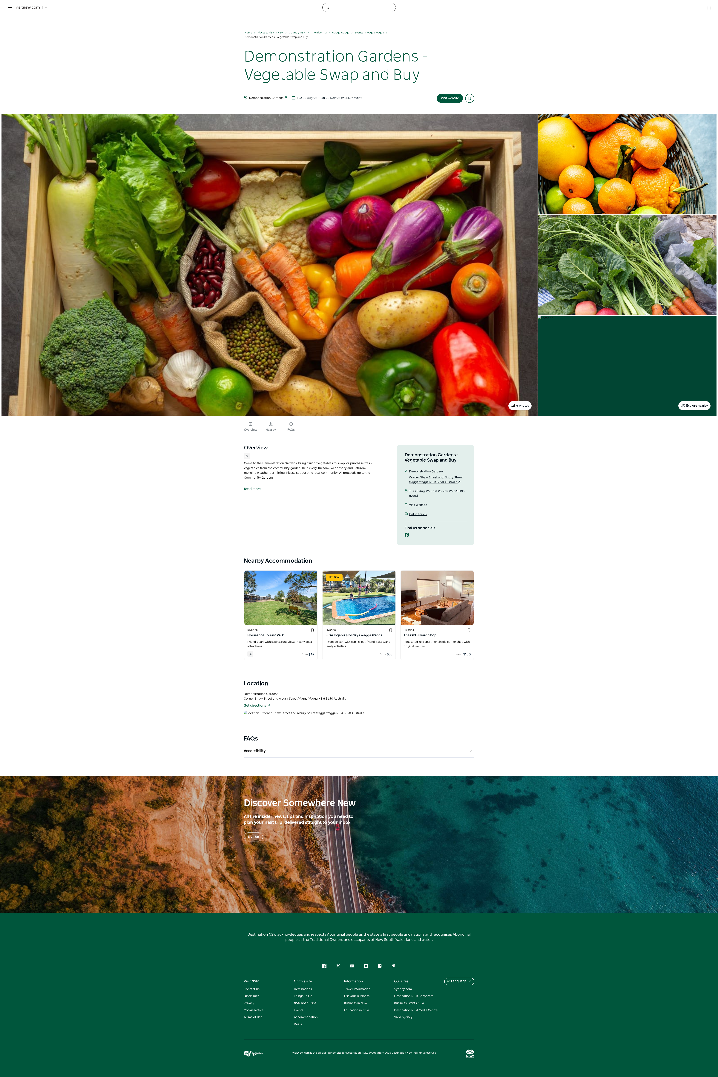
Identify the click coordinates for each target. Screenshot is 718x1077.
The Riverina (319, 32)
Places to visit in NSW (270, 32)
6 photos (522, 405)
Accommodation (306, 1017)
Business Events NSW (409, 1003)
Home (248, 32)
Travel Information (357, 989)
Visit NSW (251, 981)
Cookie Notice (253, 1010)
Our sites (401, 981)
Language (459, 981)
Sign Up (253, 836)
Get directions (255, 705)
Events (298, 1010)
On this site (303, 981)
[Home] (28, 7)
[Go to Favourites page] (709, 7)
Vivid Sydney (403, 1017)
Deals (298, 1024)
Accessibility (255, 751)
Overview (250, 429)
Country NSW (297, 32)
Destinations (303, 989)
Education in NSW (356, 1010)
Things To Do (303, 996)
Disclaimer (251, 996)
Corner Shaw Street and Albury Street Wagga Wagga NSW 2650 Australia (436, 480)
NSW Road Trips (305, 1003)
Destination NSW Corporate (413, 996)
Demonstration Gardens (266, 97)
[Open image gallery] (269, 415)
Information (353, 981)
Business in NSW (355, 1003)
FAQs (291, 429)
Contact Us (252, 989)
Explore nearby (697, 405)
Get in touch (418, 514)
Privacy (249, 1003)
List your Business (356, 996)
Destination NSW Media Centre (416, 1010)
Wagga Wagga (340, 32)
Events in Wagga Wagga (369, 32)
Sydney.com (403, 989)
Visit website (450, 98)
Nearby (271, 429)
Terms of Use (253, 1017)
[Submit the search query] (327, 7)
